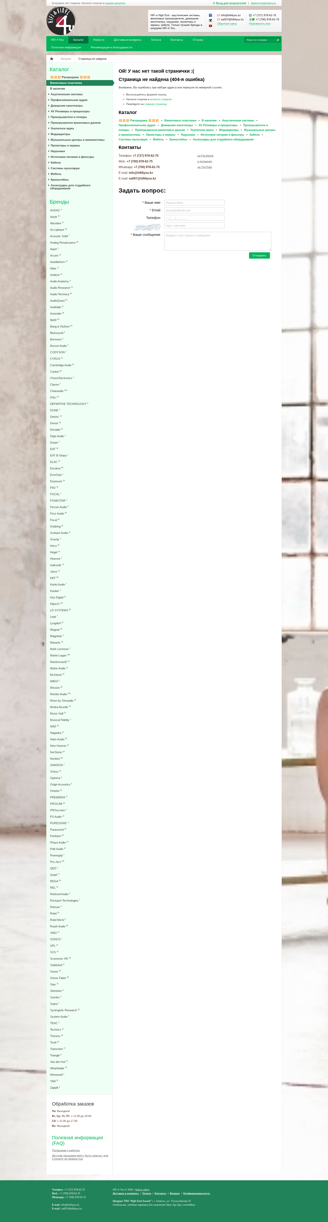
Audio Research (61, 287)
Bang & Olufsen (61, 326)
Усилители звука (62, 128)
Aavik (55, 216)
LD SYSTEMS (60, 610)
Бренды (59, 202)
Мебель (56, 173)
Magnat (56, 629)
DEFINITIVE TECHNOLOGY (69, 403)
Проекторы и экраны (65, 145)
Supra (54, 1003)
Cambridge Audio (62, 365)
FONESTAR (58, 500)
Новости (98, 39)
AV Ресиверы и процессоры (70, 111)
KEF (54, 578)
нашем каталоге (115, 3)
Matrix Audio (59, 668)
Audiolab (56, 307)
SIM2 (54, 932)
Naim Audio (58, 739)
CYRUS (56, 358)
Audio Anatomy (60, 281)
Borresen (56, 339)
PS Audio (57, 816)
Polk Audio (58, 849)
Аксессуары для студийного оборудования (70, 187)
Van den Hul (59, 1061)
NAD (54, 726)
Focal (55, 520)
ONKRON (57, 765)
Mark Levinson (60, 649)
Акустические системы (67, 94)
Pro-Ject (57, 861)
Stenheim (57, 990)
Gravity (55, 539)
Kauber (55, 591)
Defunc (56, 416)
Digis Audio (58, 436)
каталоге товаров (160, 99)
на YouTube (204, 167)
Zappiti (55, 1087)
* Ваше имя (151, 203)
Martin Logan (60, 655)
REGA (55, 881)
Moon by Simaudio (63, 700)
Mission (56, 687)
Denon (55, 423)
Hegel (55, 552)
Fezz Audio (58, 513)
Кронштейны (60, 179)
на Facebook (205, 155)
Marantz (56, 642)
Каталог (78, 39)
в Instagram (204, 161)
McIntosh (57, 674)
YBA (54, 1081)
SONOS (56, 939)
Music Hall (58, 713)
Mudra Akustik (60, 707)
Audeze (56, 274)
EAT (54, 449)
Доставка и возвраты (127, 39)
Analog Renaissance (64, 242)
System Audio (59, 1016)
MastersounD (60, 661)
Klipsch (56, 603)
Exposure (57, 481)
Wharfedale (58, 1068)
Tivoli (54, 1042)
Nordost (56, 758)
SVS (54, 952)
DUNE (55, 410)
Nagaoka (57, 732)
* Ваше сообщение (145, 235)
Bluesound (57, 332)
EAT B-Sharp (59, 455)
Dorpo (54, 442)
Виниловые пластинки (66, 82)
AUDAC (56, 210)
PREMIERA (59, 797)
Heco (54, 545)
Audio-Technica (61, 294)
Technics (57, 1029)
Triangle (56, 1055)
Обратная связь (227, 23)
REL (54, 887)
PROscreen (58, 810)
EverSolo (56, 474)
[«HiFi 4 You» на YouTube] (210, 26)
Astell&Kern (58, 262)
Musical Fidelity (60, 720)
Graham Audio (60, 532)
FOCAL (55, 494)
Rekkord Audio (60, 894)
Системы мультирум (65, 168)
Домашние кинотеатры (67, 105)
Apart (54, 249)
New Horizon (59, 745)
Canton (56, 371)
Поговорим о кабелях (66, 1150)
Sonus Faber (59, 978)
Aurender (57, 313)
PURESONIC (59, 823)
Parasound (58, 829)
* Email (155, 210)
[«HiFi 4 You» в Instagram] (210, 20)
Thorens (56, 1036)
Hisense (56, 558)
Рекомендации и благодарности (111, 47)
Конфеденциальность (196, 1193)
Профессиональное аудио (69, 100)
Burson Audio (59, 345)
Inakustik (57, 565)
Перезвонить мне (259, 23)
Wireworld (57, 1074)
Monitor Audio (60, 694)
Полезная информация (66, 47)
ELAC (55, 461)
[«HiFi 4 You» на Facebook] (210, 15)
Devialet (56, 429)
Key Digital (58, 597)
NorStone (57, 752)
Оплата (156, 39)
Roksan (56, 907)
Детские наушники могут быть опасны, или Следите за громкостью (80, 1157)
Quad (55, 874)
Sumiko (55, 997)
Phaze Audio (59, 842)
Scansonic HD (60, 958)
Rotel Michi (58, 919)
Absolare (57, 223)
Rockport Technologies (65, 900)
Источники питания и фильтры (72, 156)
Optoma (56, 778)
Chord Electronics (62, 378)
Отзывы (198, 39)
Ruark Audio (59, 926)
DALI (54, 397)
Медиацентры (60, 134)
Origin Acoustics (61, 784)
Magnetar (57, 636)
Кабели (56, 162)
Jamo (55, 571)
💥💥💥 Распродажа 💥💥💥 (70, 77)
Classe (55, 384)
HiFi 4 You (57, 39)
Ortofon (56, 790)
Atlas (54, 268)
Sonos (55, 971)
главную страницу (155, 103)
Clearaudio (58, 391)
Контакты (177, 39)
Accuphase (58, 229)
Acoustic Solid (59, 236)
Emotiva (56, 468)
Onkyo (55, 771)
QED (54, 868)
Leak (54, 616)
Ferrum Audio (59, 507)
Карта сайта (142, 1189)
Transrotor (57, 1048)
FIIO (54, 487)
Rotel (54, 913)
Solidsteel (57, 965)
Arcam (55, 255)
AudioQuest (58, 300)
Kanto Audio (58, 584)
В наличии (57, 88)
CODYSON (58, 352)
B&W (54, 320)
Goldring (56, 526)
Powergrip (57, 855)
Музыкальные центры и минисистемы (78, 139)
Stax (54, 984)
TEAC (54, 1023)
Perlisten (57, 836)
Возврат (175, 1193)
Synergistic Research (65, 1010)
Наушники (58, 151)
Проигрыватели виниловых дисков (76, 122)
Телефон (153, 218)
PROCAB (57, 803)
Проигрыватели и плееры (69, 117)
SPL (54, 945)
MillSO (55, 681)
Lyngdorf (56, 623)
